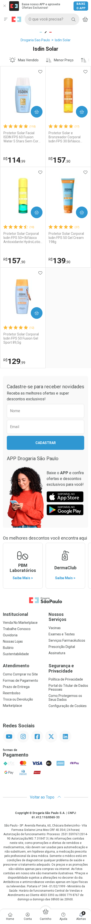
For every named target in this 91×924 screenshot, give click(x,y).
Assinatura (57, 653)
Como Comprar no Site (20, 674)
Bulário (8, 648)
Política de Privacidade (66, 679)
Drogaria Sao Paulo (35, 40)
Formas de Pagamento (20, 680)
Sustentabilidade (16, 654)
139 (59, 260)
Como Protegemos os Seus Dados (65, 698)
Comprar (32, 112)
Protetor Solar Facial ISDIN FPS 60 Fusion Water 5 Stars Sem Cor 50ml (20, 137)
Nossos (57, 617)
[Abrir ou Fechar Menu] (6, 19)
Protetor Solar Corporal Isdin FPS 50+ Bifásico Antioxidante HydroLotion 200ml (22, 238)
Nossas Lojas (13, 641)
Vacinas (55, 628)
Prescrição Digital (62, 647)
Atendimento (16, 665)
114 (14, 160)
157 (59, 160)
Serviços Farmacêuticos (67, 640)
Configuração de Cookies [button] (68, 706)
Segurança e (61, 668)
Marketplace (12, 706)
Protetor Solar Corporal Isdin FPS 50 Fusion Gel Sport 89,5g (21, 338)
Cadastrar (45, 443)
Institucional (15, 614)
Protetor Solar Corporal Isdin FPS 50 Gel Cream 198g (66, 238)
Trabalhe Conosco (17, 629)
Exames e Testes (62, 634)
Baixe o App (80, 6)
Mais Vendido (28, 60)
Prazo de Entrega (16, 687)
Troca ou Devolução (18, 699)
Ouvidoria (10, 635)
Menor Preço (64, 60)
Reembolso (11, 693)
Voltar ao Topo (42, 797)
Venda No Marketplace (20, 623)
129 (14, 361)
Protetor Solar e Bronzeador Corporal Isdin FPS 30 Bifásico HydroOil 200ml (65, 137)
